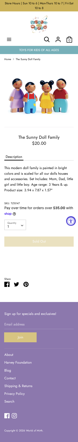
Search (9, 401)
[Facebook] (7, 415)
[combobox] (15, 225)
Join (20, 337)
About (8, 354)
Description (14, 156)
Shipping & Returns (18, 385)
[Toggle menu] (9, 39)
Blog (7, 370)
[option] (39, 96)
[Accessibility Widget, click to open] (71, 221)
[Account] (58, 37)
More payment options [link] (39, 265)
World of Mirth (34, 431)
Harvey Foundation (18, 362)
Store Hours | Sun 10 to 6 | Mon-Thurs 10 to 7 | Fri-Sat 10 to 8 (39, 5)
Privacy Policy (14, 393)
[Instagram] (14, 415)
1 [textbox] (8, 226)
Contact (10, 378)
